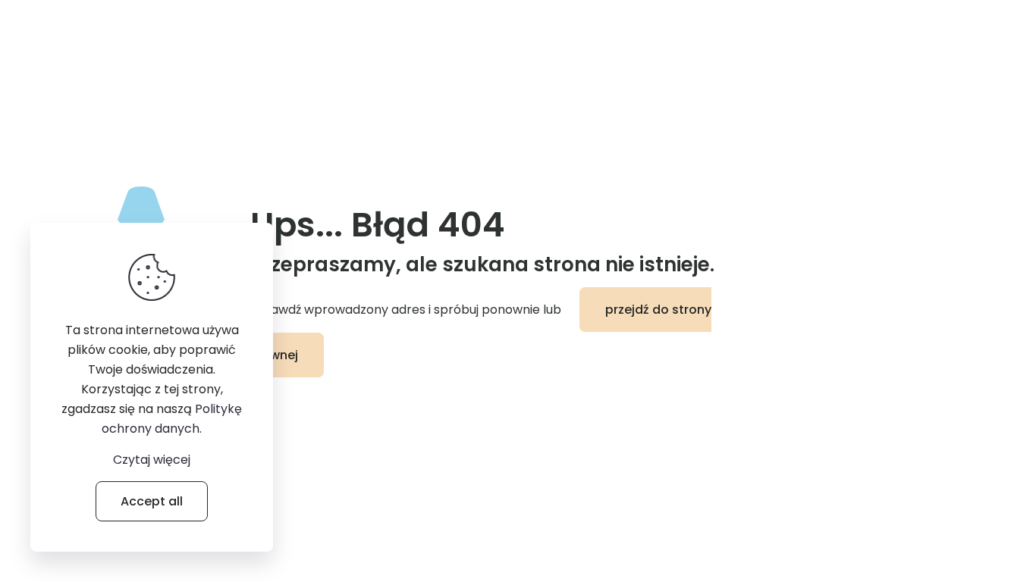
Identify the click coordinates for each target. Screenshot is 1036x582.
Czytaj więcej (151, 459)
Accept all (152, 501)
